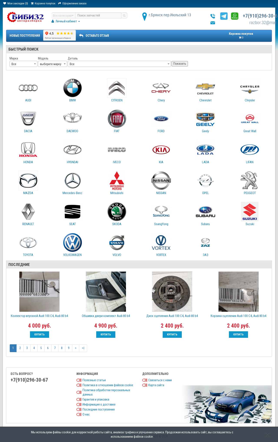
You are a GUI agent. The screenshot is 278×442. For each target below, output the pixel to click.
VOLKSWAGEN (72, 255)
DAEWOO (72, 131)
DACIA (28, 131)
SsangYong (161, 224)
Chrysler (250, 100)
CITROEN (116, 100)
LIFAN (249, 162)
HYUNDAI (72, 162)
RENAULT (28, 224)
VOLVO (117, 255)
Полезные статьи (94, 380)
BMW (72, 100)
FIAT (116, 131)
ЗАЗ (205, 255)
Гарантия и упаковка (96, 399)
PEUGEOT (250, 193)
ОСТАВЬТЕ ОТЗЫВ (97, 35)
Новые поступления (25, 35)
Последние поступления (99, 409)
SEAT (72, 224)
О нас (86, 414)
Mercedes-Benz (72, 193)
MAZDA (28, 193)
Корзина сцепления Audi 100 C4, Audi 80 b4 (238, 316)
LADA (205, 162)
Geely (205, 131)
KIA (161, 162)
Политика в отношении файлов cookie (108, 385)
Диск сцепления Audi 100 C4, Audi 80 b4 (172, 316)
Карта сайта (156, 385)
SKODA (116, 224)
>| (83, 348)
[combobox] (23, 64)
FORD (161, 131)
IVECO (117, 162)
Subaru (205, 224)
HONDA (28, 162)
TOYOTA (28, 255)
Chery (161, 100)
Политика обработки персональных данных (106, 392)
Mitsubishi (116, 193)
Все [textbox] (14, 64)
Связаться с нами (160, 380)
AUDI (28, 100)
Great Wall (249, 131)
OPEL (205, 193)
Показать (179, 64)
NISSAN (161, 193)
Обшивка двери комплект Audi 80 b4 (106, 316)
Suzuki (250, 224)
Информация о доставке (99, 404)
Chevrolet (205, 100)
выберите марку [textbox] (50, 64)
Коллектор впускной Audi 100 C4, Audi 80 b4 (39, 316)
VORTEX (161, 255)
